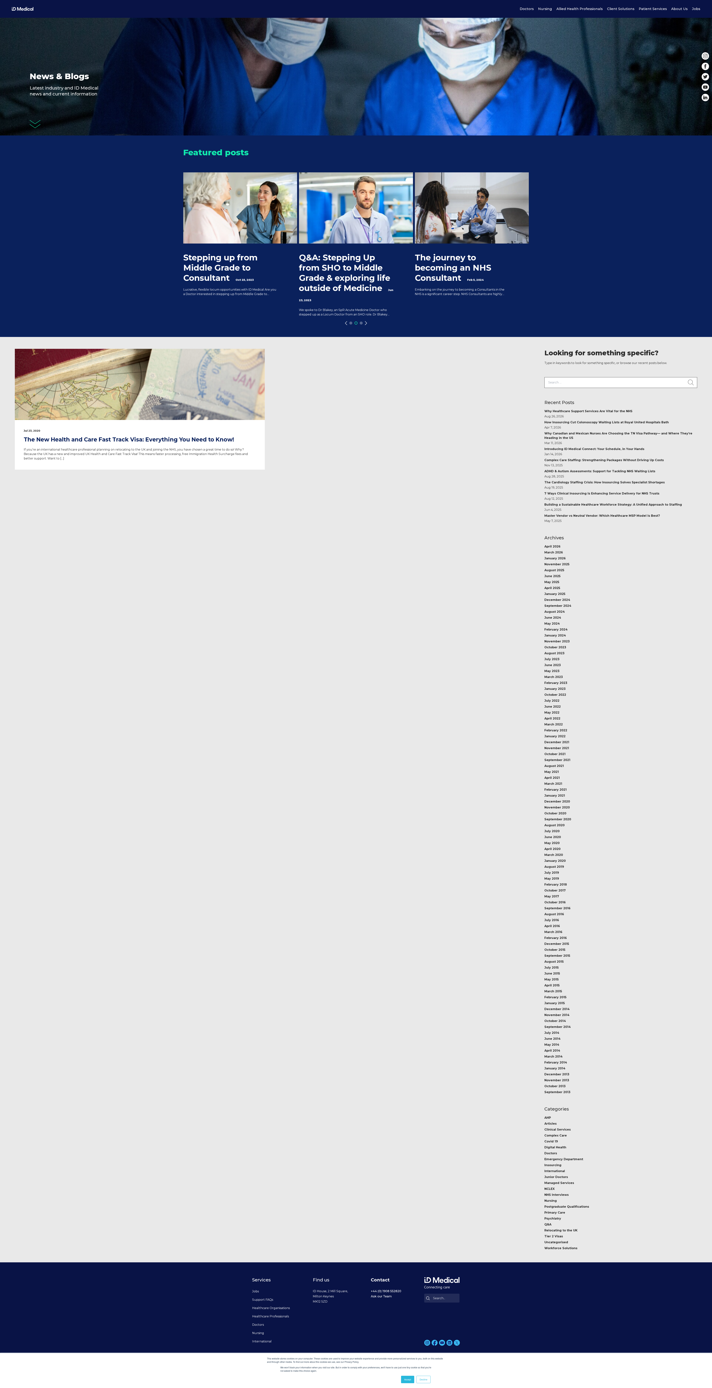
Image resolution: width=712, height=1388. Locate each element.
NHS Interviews (556, 1195)
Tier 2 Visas (553, 1236)
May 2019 (551, 878)
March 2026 (553, 552)
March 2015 (553, 991)
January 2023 (555, 689)
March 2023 (553, 677)
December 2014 (557, 1009)
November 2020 (557, 807)
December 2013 (556, 1074)
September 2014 (557, 1027)
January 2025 (554, 594)
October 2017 (555, 890)
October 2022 (555, 695)
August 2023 (554, 653)
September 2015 (557, 955)
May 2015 (551, 979)
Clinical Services (557, 1129)
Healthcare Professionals (270, 1316)
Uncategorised (556, 1242)
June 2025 (552, 576)
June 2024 (552, 617)
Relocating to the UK (561, 1230)
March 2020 (553, 855)
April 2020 (552, 849)
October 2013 (555, 1086)
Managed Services (559, 1183)
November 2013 (556, 1080)
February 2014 (555, 1062)
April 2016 (552, 926)
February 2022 (555, 730)
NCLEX (549, 1189)
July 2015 (551, 967)
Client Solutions (620, 9)
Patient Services (653, 9)
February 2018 (555, 884)
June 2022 (552, 706)
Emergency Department (563, 1159)
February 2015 (555, 997)
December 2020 (557, 801)
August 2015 (554, 961)
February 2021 (555, 789)
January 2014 (554, 1068)
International (554, 1171)
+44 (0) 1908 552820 (386, 1291)
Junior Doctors (556, 1177)
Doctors (527, 9)
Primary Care (554, 1212)
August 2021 (554, 766)
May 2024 (552, 623)
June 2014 (552, 1038)
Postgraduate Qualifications (566, 1206)
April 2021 (552, 778)
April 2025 (552, 588)
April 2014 (552, 1050)
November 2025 (556, 564)
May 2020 (552, 843)
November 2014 (556, 1015)
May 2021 (551, 772)
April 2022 (552, 718)
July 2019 (551, 872)
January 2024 (555, 635)
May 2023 (551, 671)
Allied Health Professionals (579, 9)
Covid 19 (551, 1141)
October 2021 (555, 754)
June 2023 (552, 665)
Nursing (545, 9)
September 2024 (557, 606)
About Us (679, 9)
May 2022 (551, 712)
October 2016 (555, 902)
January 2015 (554, 1003)
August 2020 (554, 825)
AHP (547, 1117)
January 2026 (555, 558)
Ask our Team (381, 1296)
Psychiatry (552, 1218)
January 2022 (555, 736)
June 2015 (552, 973)
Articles (550, 1123)
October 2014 (555, 1021)
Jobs (696, 9)
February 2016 (555, 938)
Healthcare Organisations (271, 1308)
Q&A (547, 1224)
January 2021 (554, 795)
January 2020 (555, 861)
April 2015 (552, 985)
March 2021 (553, 783)
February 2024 (556, 629)
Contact (380, 1280)
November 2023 (557, 641)
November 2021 (556, 748)
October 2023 (555, 647)
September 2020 (557, 819)
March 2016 (553, 932)
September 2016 (557, 908)
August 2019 (554, 866)
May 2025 (551, 582)
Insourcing (552, 1165)
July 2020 (552, 831)
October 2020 (555, 813)
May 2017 (551, 896)
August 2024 (554, 611)
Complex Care (555, 1135)
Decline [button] (423, 1379)
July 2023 (551, 659)
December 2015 (556, 944)
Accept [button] (407, 1379)
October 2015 (554, 950)
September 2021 (557, 760)
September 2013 (557, 1092)
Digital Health (555, 1147)
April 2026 (552, 546)
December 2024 (557, 600)
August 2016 (554, 914)
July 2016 (551, 920)
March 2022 (553, 724)
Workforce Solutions (560, 1248)
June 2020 (552, 837)
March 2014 (553, 1056)
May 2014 (551, 1044)
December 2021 (556, 742)
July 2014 (551, 1033)
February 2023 (555, 683)
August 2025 (554, 570)
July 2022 (551, 700)
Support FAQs (262, 1299)
